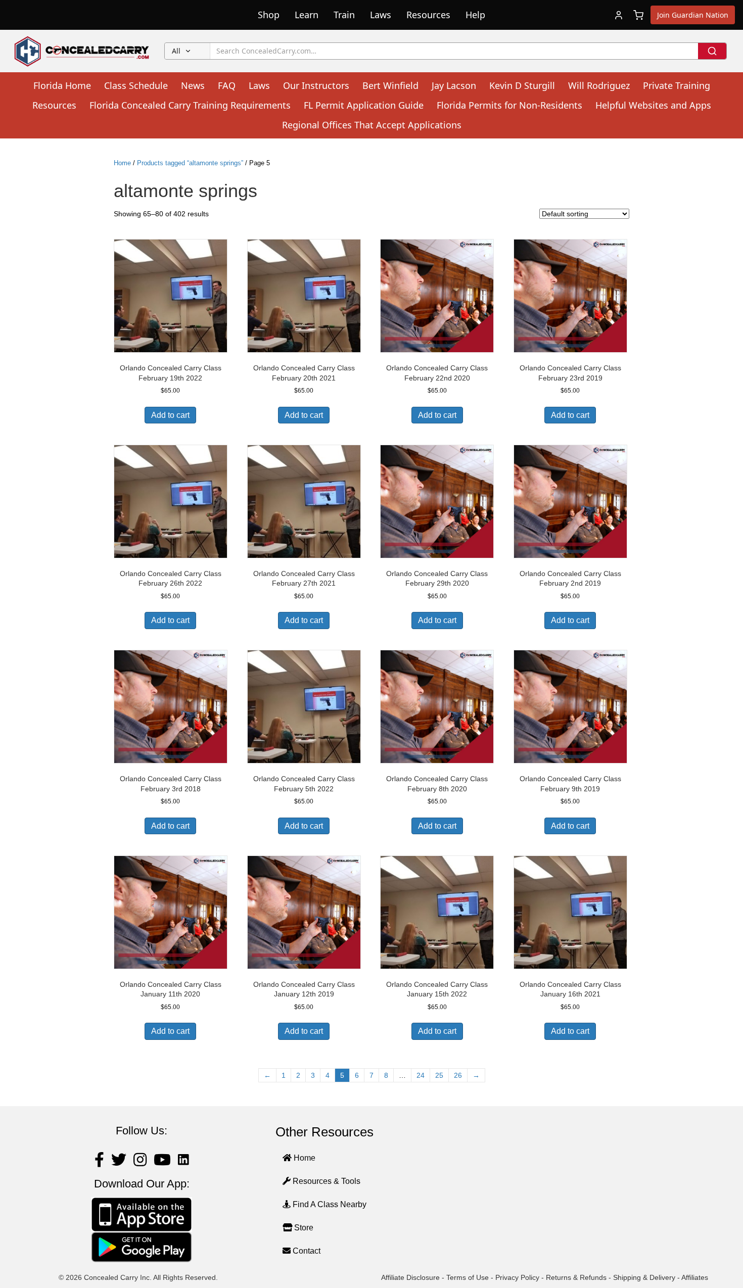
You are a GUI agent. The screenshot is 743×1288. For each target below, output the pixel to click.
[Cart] (638, 15)
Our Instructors (316, 85)
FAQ (227, 85)
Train (344, 15)
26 (458, 1075)
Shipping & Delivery (644, 1277)
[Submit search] (712, 51)
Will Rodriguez (599, 85)
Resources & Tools (325, 1181)
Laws (380, 15)
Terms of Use (467, 1277)
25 (439, 1075)
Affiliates (694, 1277)
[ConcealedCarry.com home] (82, 51)
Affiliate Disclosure (410, 1277)
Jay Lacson (454, 85)
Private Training (676, 85)
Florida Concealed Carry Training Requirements (190, 105)
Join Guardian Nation (692, 15)
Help (475, 15)
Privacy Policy (517, 1277)
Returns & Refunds (576, 1277)
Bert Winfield (390, 85)
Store (302, 1227)
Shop (269, 15)
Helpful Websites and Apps (653, 105)
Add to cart (170, 415)
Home (122, 163)
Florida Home (62, 85)
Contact (305, 1251)
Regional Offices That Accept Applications (371, 125)
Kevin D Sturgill (522, 85)
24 (420, 1075)
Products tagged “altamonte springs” (190, 163)
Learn (306, 15)
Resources (428, 15)
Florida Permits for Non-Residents (509, 105)
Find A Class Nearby (328, 1204)
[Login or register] (618, 15)
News (193, 85)
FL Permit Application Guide (364, 105)
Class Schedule (136, 85)
